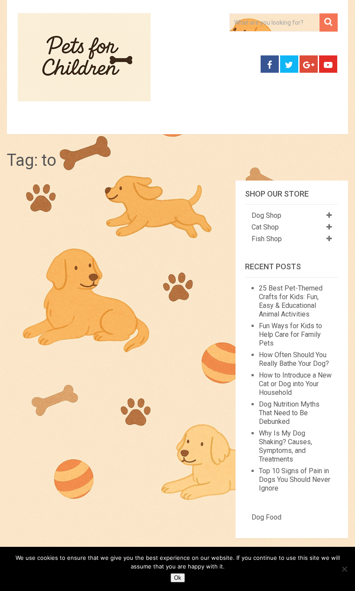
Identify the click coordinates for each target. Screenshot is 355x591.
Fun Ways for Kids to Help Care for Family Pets (290, 334)
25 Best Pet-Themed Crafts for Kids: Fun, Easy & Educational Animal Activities (291, 301)
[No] (344, 569)
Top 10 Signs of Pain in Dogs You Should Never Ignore (294, 479)
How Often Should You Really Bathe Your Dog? (294, 359)
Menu (21, 124)
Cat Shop (265, 227)
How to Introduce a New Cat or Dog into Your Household (295, 384)
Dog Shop (266, 215)
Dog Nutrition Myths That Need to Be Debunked (289, 413)
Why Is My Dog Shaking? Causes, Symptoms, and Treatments (285, 446)
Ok (177, 578)
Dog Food (266, 517)
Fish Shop (267, 239)
